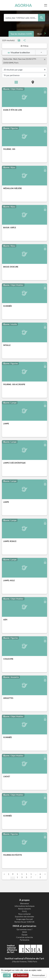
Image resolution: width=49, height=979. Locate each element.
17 (31, 875)
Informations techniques (24, 906)
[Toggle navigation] (46, 5)
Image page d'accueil (24, 919)
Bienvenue (24, 903)
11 (17, 875)
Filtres (25, 46)
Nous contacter (24, 914)
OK (8, 975)
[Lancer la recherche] (41, 17)
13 (21, 875)
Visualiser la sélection (20, 52)
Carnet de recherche (24, 937)
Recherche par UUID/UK (24, 921)
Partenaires (24, 940)
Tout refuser (21, 975)
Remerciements (24, 908)
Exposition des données (24, 916)
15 (26, 875)
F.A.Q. (24, 911)
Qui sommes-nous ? (24, 929)
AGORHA (23, 5)
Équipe (24, 934)
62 (40, 875)
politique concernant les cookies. (15, 972)
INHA (24, 932)
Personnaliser (38, 975)
